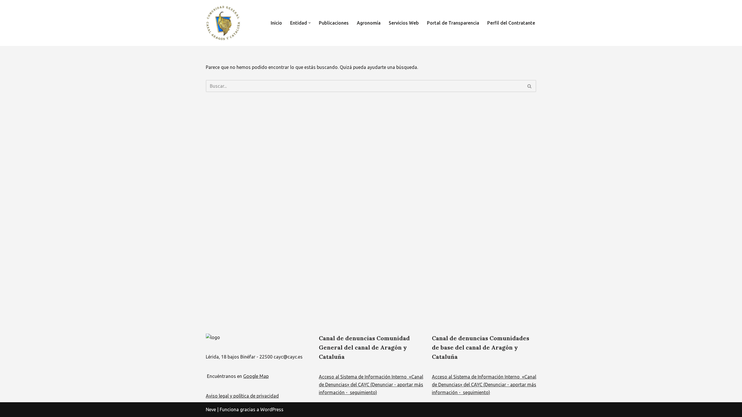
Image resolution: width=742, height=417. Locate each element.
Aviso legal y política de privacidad (242, 395)
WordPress (271, 409)
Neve (211, 409)
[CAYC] (223, 23)
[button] (309, 23)
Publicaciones (334, 22)
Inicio (276, 22)
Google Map (256, 376)
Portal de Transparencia (453, 22)
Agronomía (369, 22)
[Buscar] (529, 86)
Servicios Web (404, 22)
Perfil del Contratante (511, 22)
